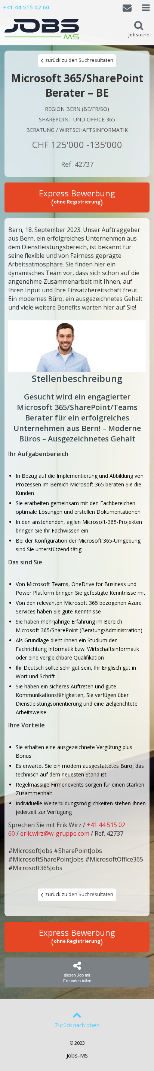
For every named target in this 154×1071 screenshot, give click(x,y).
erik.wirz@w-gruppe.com (54, 833)
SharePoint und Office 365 (77, 119)
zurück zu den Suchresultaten (78, 60)
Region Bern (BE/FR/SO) (77, 108)
